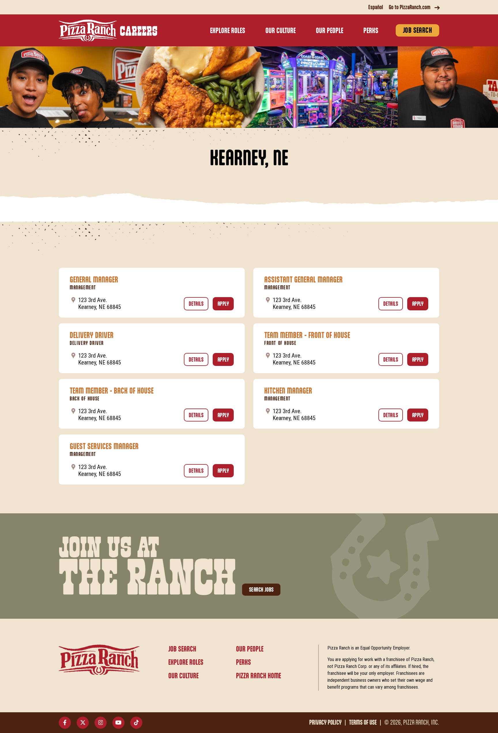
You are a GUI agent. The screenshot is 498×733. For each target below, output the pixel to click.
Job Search (417, 30)
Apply (226, 304)
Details (198, 304)
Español (375, 7)
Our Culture (280, 31)
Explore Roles (227, 31)
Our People (329, 31)
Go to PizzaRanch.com (409, 7)
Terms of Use (363, 723)
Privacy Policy (325, 723)
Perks (370, 31)
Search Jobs (261, 590)
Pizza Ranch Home (258, 676)
